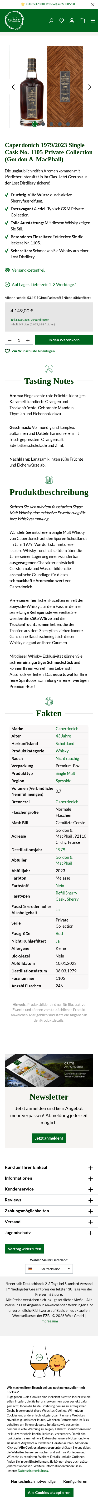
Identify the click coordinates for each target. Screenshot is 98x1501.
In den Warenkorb (64, 339)
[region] (51, 86)
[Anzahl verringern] (10, 340)
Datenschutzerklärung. (33, 1471)
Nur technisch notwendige (33, 1481)
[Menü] (93, 20)
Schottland (65, 743)
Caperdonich (67, 728)
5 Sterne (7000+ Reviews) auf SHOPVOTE (51, 4)
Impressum (49, 1321)
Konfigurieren (75, 1481)
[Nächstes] (89, 86)
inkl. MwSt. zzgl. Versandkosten (29, 319)
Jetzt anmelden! (49, 1138)
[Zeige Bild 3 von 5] (51, 124)
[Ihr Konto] (72, 20)
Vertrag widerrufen (24, 1248)
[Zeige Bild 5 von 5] (68, 124)
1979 (60, 849)
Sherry (73, 899)
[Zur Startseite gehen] (23, 20)
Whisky (62, 750)
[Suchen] (51, 20)
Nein (60, 885)
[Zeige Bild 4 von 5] (60, 124)
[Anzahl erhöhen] (28, 340)
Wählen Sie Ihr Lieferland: (49, 1260)
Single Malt (65, 773)
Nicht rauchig (67, 758)
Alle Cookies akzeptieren (49, 1492)
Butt (59, 933)
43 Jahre (63, 735)
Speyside (63, 780)
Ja (58, 909)
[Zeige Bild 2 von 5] (43, 124)
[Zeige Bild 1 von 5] (35, 124)
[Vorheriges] (13, 86)
